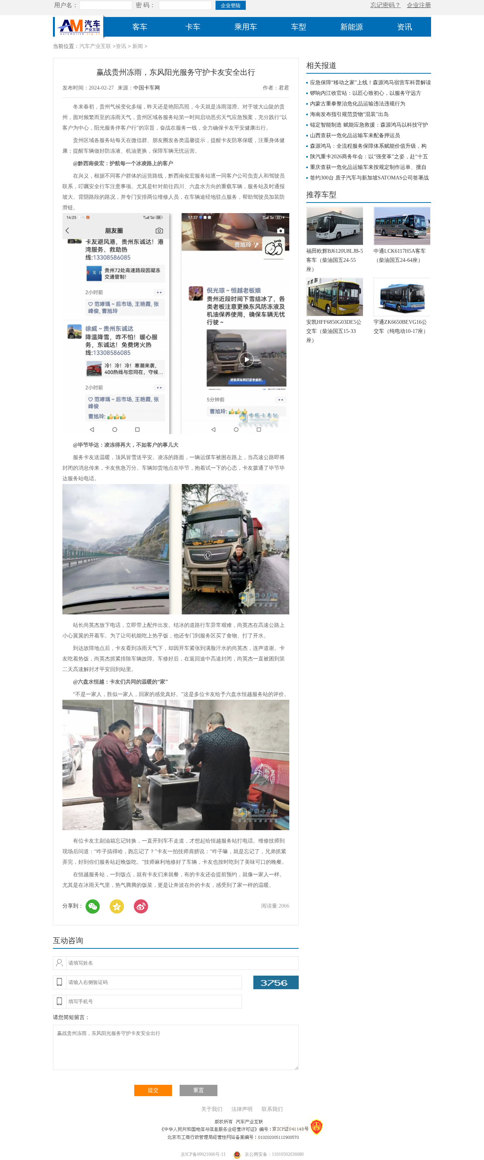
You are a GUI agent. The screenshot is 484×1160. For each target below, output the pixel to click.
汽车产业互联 (95, 46)
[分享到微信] (92, 906)
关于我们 (211, 1109)
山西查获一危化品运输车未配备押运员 (355, 135)
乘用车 (245, 27)
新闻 (137, 46)
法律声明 (242, 1109)
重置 (198, 1090)
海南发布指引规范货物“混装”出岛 (349, 114)
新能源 (351, 27)
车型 (298, 27)
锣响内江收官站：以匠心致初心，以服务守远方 (365, 93)
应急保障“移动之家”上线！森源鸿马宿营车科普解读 (370, 82)
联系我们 (272, 1109)
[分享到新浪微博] (141, 906)
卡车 (192, 27)
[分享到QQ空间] (116, 906)
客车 (139, 27)
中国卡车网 (146, 88)
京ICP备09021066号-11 (203, 1154)
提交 (153, 1090)
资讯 (404, 27)
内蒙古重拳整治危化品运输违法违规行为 (357, 104)
